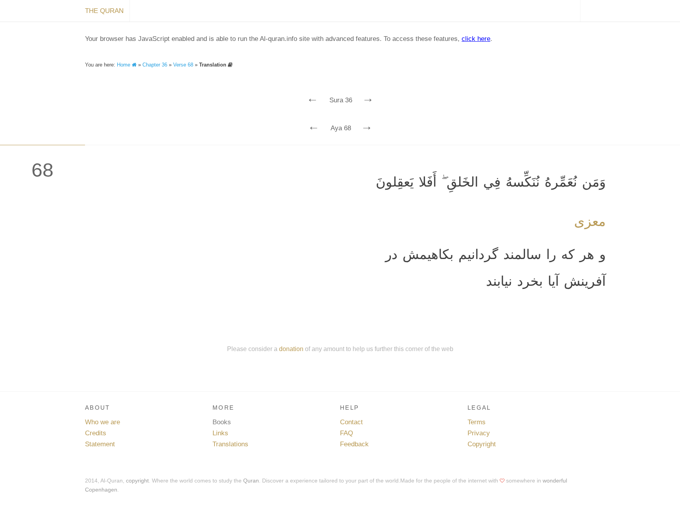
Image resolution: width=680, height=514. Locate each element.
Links (220, 433)
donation (291, 348)
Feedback (354, 444)
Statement (100, 444)
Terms (477, 422)
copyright (137, 480)
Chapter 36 (154, 65)
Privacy (479, 433)
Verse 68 (183, 65)
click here (476, 39)
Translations (230, 444)
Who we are (102, 422)
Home (124, 65)
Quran (251, 480)
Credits (95, 433)
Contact (351, 422)
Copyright (482, 444)
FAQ (346, 433)
